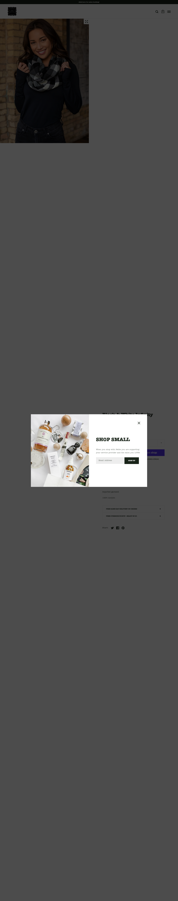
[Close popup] (139, 423)
